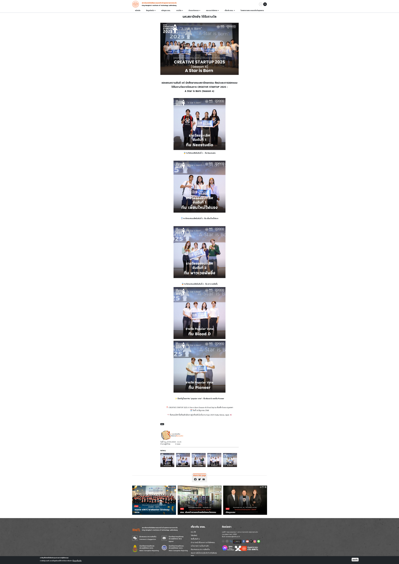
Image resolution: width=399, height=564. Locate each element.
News (162, 424)
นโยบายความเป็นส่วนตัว (200, 546)
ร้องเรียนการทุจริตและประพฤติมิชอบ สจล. (176, 538)
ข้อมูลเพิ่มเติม (77, 561)
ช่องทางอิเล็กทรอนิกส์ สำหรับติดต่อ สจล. (204, 554)
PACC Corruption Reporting (178, 551)
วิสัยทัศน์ (194, 535)
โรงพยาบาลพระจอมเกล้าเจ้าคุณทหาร (252, 10)
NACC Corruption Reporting (149, 551)
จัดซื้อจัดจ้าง (195, 539)
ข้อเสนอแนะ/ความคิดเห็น (147, 537)
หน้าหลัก (137, 10)
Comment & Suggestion (147, 539)
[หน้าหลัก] (136, 4)
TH (265, 4)
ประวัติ (193, 532)
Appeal (171, 541)
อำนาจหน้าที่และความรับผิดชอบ (203, 542)
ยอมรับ (355, 559)
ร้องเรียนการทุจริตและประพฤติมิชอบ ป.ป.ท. (176, 547)
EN (261, 4)
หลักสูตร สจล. (166, 10)
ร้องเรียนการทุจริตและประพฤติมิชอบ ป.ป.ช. (147, 547)
